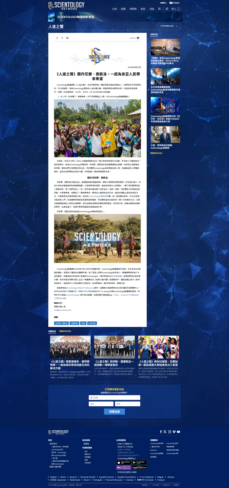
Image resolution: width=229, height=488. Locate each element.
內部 (57, 449)
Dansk (63, 476)
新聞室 (157, 453)
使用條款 (145, 485)
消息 (152, 8)
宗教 (172, 453)
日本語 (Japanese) (58, 479)
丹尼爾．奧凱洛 (81, 91)
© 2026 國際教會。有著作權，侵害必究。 (65, 485)
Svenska (129, 479)
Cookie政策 (155, 485)
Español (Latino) (106, 476)
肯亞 (83, 323)
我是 (57, 464)
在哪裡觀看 (121, 440)
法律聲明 (176, 485)
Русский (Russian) (114, 479)
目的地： (58, 452)
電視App (126, 458)
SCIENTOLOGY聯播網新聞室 (75, 17)
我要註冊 (114, 411)
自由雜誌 (153, 457)
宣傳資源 (88, 463)
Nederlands (75, 479)
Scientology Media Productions (80, 287)
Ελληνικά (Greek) (88, 476)
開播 (122, 268)
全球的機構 (116, 276)
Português (97, 479)
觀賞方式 (88, 454)
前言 (86, 451)
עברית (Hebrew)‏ (147, 476)
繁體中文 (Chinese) (145, 479)
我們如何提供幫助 (173, 450)
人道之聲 (92, 323)
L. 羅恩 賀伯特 (155, 446)
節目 (143, 8)
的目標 (157, 443)
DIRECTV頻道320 (124, 443)
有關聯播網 (87, 447)
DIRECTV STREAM (125, 446)
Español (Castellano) (127, 476)
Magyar (160, 476)
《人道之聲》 (62, 96)
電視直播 (86, 440)
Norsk (86, 479)
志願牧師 (97, 196)
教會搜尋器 (170, 446)
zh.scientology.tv (72, 294)
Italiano (170, 476)
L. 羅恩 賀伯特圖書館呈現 (60, 461)
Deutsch (73, 476)
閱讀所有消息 (156, 153)
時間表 (133, 8)
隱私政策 (166, 485)
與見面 (58, 455)
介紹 (114, 8)
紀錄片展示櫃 (55, 466)
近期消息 (154, 34)
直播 (123, 8)
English (53, 476)
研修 (172, 443)
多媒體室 (88, 457)
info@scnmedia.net (62, 310)
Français (161, 479)
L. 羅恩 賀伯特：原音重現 (60, 446)
